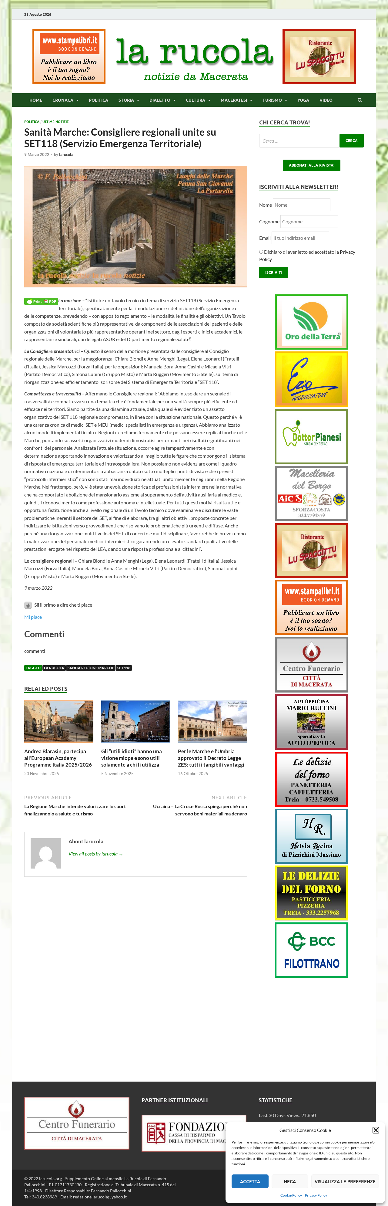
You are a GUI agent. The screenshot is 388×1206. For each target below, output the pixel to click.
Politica (98, 100)
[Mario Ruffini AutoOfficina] (311, 748)
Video (326, 100)
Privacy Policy (316, 1195)
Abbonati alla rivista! (311, 165)
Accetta (250, 1181)
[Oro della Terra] (311, 348)
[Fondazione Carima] (194, 1150)
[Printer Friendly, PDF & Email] (41, 300)
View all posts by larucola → (96, 853)
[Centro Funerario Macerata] (76, 1147)
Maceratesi (234, 100)
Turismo (272, 100)
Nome (265, 205)
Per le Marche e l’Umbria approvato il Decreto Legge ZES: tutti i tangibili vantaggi (211, 758)
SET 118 (123, 668)
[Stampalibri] (69, 82)
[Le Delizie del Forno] (311, 805)
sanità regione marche (91, 668)
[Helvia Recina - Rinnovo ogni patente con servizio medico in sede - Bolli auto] (311, 862)
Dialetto (159, 100)
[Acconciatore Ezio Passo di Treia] (311, 405)
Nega (290, 1181)
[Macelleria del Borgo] (311, 519)
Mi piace (33, 617)
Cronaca (62, 100)
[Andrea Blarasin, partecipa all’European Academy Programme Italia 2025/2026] (58, 744)
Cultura (195, 100)
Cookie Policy (291, 1195)
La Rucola (54, 668)
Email (265, 238)
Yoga (303, 100)
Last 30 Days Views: (280, 1115)
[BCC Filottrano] (311, 976)
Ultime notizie (55, 122)
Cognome (269, 221)
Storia (126, 100)
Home (35, 100)
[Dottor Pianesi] (311, 462)
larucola (66, 154)
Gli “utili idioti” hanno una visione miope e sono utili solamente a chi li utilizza (131, 758)
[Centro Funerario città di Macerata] (311, 690)
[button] (376, 1130)
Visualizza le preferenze (345, 1181)
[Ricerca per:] (311, 140)
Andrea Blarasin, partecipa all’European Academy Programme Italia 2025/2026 (58, 758)
